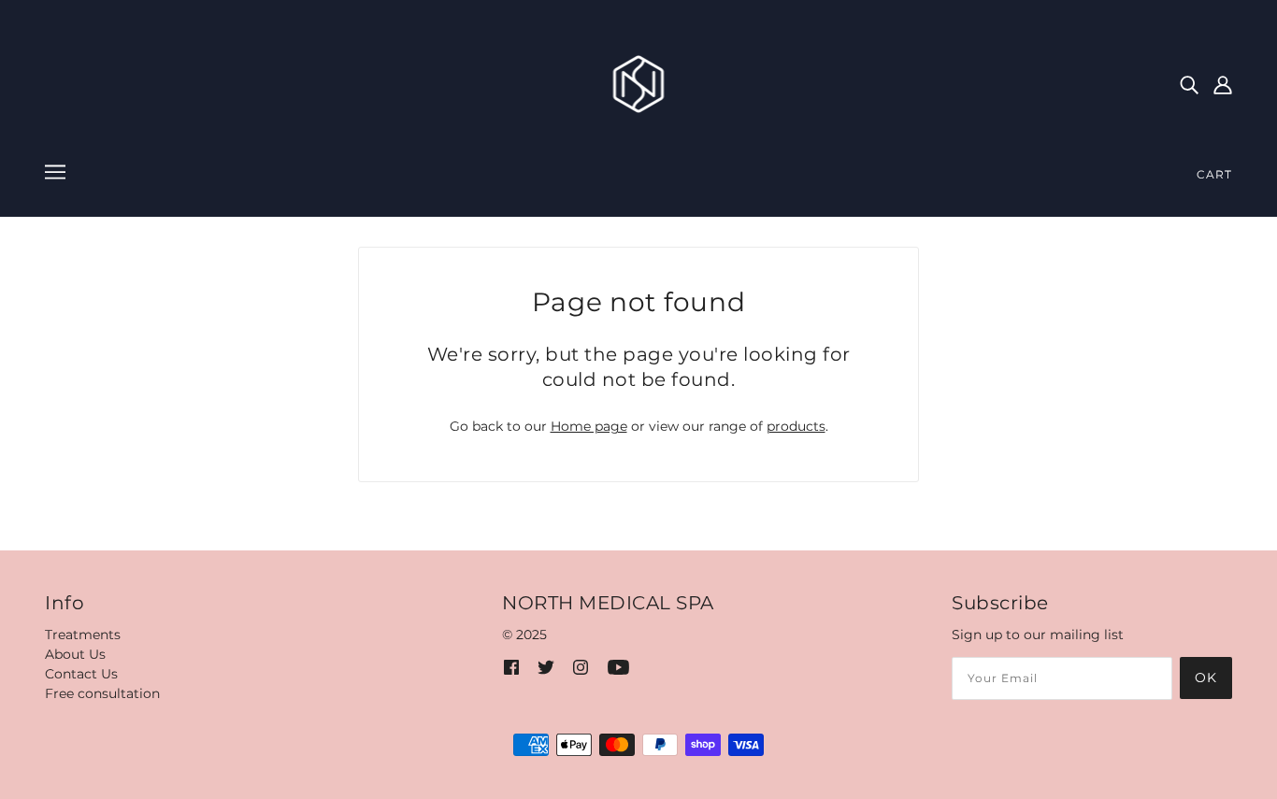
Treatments (83, 634)
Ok (1206, 677)
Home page (589, 426)
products (796, 426)
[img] (1189, 83)
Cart (1214, 174)
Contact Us (81, 673)
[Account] (1223, 83)
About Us (75, 654)
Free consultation (102, 693)
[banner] (638, 83)
